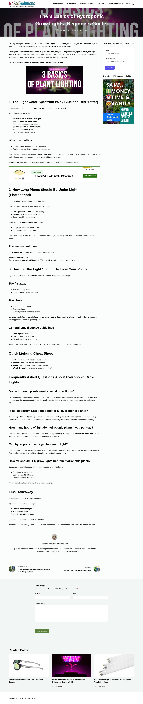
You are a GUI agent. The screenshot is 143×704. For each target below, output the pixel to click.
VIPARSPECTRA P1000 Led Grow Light (54, 176)
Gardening (71, 4)
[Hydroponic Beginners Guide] (118, 101)
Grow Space (58, 4)
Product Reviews (116, 4)
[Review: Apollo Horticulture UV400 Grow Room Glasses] (29, 665)
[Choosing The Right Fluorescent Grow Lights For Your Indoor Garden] (114, 665)
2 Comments (58, 686)
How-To (101, 4)
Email (74, 593)
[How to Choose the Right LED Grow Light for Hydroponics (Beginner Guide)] (71, 665)
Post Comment (42, 631)
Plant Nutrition (86, 4)
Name (37, 593)
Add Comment (40, 603)
